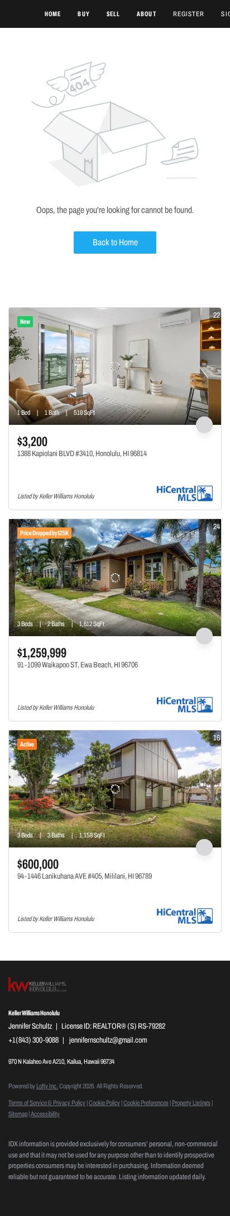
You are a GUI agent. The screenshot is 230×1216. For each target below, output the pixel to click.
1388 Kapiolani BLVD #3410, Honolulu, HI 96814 (82, 453)
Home (53, 14)
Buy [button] (83, 14)
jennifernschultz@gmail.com (108, 1040)
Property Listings (191, 1103)
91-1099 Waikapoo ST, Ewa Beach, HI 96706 (77, 665)
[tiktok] (81, 1193)
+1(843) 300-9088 (33, 1040)
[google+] (103, 1193)
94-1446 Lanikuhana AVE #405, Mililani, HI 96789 (84, 876)
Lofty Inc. (47, 1086)
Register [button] (189, 14)
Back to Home (115, 242)
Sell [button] (113, 14)
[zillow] (36, 1193)
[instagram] (58, 1193)
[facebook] (14, 1193)
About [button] (146, 14)
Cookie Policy (104, 1103)
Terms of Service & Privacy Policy (46, 1103)
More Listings (203, 297)
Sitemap (17, 1114)
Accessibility (45, 1114)
